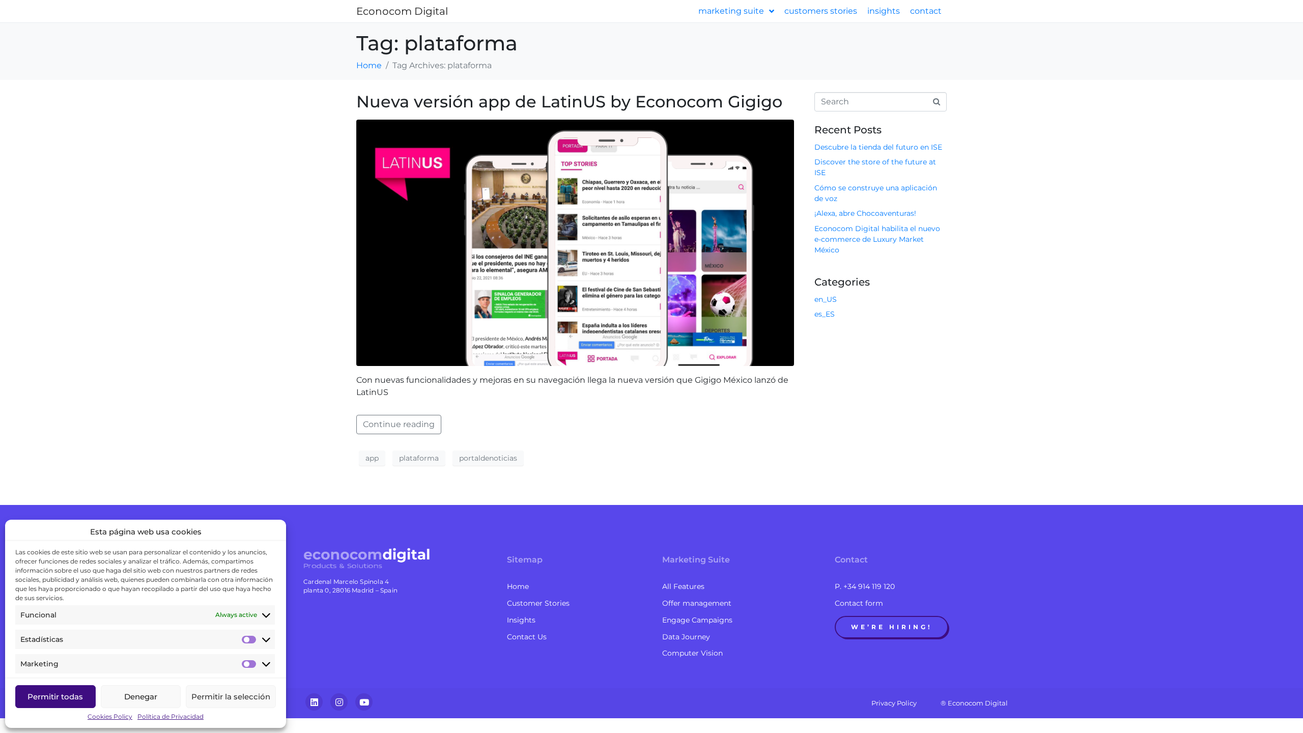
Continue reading (399, 424)
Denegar (140, 696)
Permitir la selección (230, 696)
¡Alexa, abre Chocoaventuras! (865, 213)
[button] (891, 627)
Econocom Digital (402, 11)
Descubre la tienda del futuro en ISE (878, 147)
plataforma (419, 458)
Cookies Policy (110, 716)
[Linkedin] (314, 702)
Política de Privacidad (170, 716)
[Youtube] (364, 702)
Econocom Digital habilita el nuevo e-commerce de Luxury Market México (877, 239)
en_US (825, 299)
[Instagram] (339, 702)
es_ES (824, 314)
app (372, 458)
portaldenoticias (488, 458)
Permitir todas (55, 696)
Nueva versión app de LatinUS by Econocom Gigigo (569, 101)
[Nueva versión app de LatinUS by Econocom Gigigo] (575, 242)
